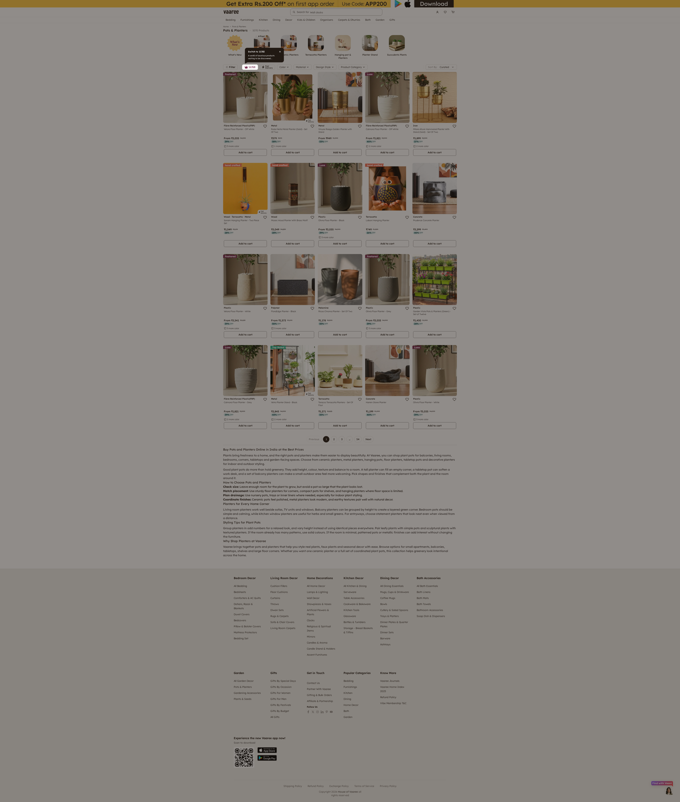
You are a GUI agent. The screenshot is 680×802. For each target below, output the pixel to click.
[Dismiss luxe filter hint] (340, 401)
